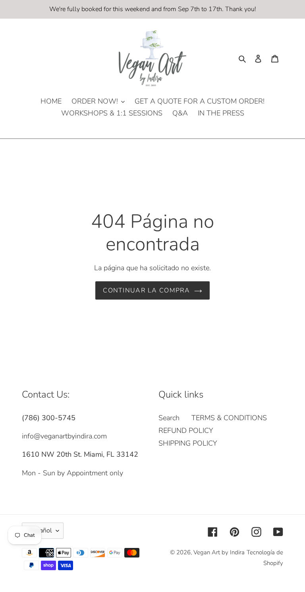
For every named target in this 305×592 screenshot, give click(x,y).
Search (169, 418)
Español (40, 530)
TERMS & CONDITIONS (229, 418)
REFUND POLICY (185, 430)
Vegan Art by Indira (219, 552)
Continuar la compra (146, 290)
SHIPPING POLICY (187, 443)
